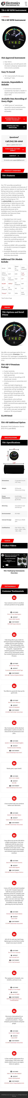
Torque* (4, 293)
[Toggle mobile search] (26, 5)
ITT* (22, 279)
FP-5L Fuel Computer (14, 962)
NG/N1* (4, 283)
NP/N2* (10, 283)
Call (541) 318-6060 (14, 141)
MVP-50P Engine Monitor (14, 624)
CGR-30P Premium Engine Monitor (14, 675)
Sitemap (14, 1096)
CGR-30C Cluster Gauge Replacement (14, 1083)
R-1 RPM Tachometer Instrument (14, 712)
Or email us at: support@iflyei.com (14, 160)
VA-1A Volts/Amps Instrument (14, 752)
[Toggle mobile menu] (26, 2)
